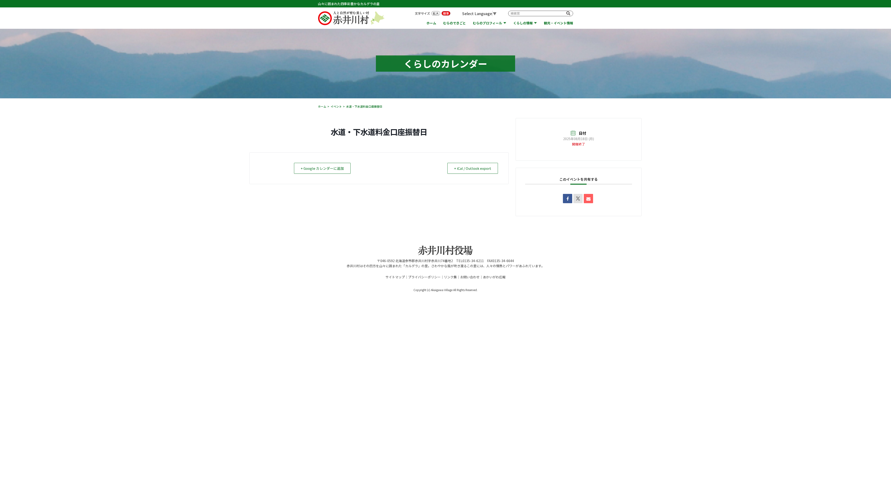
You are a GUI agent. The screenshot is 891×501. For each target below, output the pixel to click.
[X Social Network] (578, 198)
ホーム (431, 23)
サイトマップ (395, 277)
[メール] (588, 198)
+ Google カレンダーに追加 (322, 168)
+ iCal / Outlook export (472, 168)
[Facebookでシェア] (567, 198)
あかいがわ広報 (494, 277)
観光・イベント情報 (558, 23)
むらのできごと (454, 23)
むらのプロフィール (487, 23)
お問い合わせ (470, 277)
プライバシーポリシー (424, 277)
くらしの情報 (523, 23)
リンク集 (450, 277)
